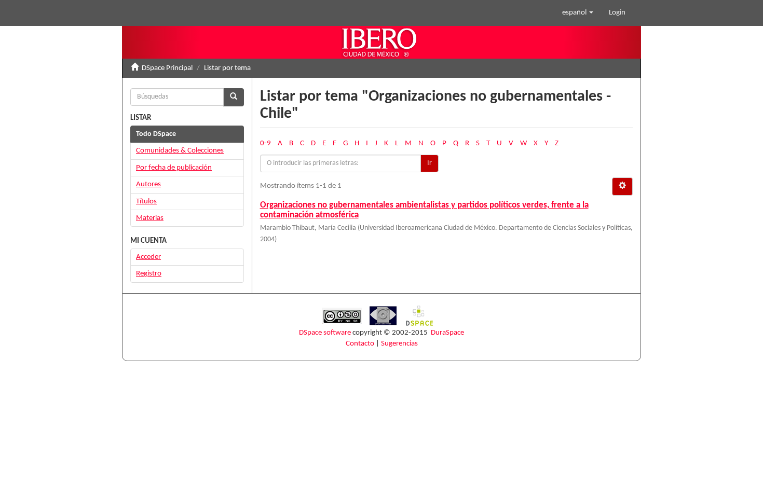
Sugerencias (399, 344)
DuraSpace (447, 333)
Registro (148, 274)
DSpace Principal (167, 68)
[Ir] (233, 97)
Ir (429, 163)
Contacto (360, 344)
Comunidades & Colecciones (180, 151)
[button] (577, 13)
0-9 (265, 143)
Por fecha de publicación (174, 168)
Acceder (148, 257)
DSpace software (325, 333)
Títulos (146, 201)
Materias (150, 218)
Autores (148, 184)
